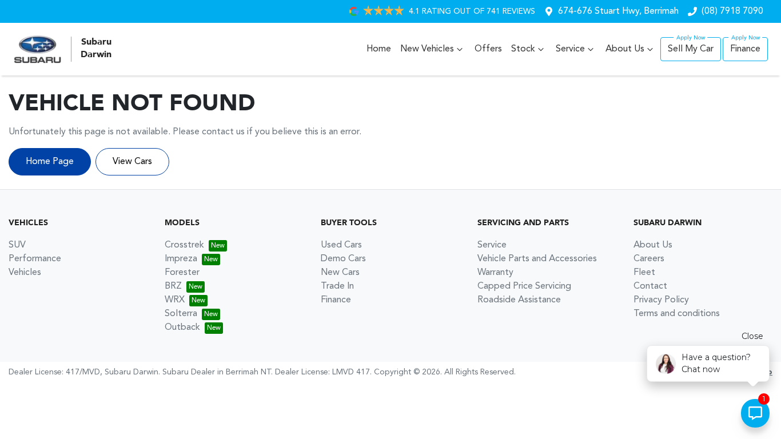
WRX (175, 300)
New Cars (340, 272)
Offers (488, 49)
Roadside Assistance (519, 300)
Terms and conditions (676, 313)
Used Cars (341, 245)
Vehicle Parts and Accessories (537, 259)
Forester (182, 272)
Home (378, 49)
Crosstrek (184, 245)
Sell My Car (691, 49)
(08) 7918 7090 (732, 11)
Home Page (50, 161)
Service (570, 49)
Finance (745, 49)
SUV (17, 245)
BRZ (173, 286)
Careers (648, 259)
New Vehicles (427, 49)
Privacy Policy (661, 300)
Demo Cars (343, 259)
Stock (523, 49)
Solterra (181, 313)
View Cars (132, 161)
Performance (35, 259)
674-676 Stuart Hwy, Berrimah (618, 11)
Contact (650, 286)
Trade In (337, 286)
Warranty (495, 272)
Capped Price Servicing (524, 286)
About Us (624, 49)
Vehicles (25, 272)
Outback (182, 327)
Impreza (181, 259)
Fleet (644, 272)
